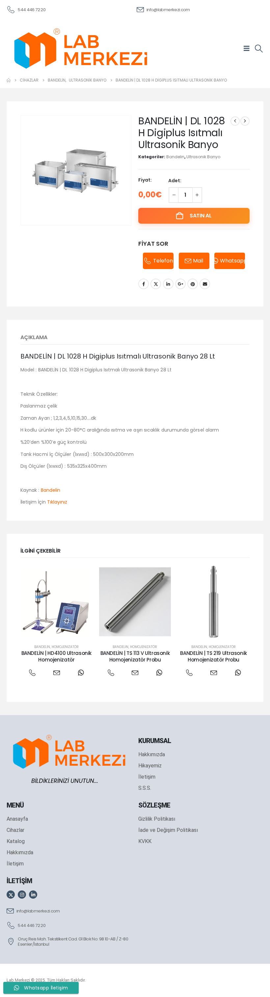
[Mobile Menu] (249, 48)
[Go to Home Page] (9, 80)
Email (205, 284)
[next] (245, 121)
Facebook (143, 284)
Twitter (155, 284)
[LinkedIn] (33, 894)
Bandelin (175, 157)
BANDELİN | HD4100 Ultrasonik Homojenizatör (56, 656)
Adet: (174, 180)
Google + (180, 284)
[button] (258, 49)
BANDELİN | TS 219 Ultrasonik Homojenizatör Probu (213, 656)
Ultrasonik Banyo (203, 157)
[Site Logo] (81, 48)
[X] (11, 894)
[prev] (235, 121)
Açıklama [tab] (33, 337)
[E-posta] (56, 672)
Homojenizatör (65, 646)
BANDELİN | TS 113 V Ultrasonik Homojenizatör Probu (135, 656)
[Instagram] (22, 894)
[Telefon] (32, 672)
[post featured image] (56, 602)
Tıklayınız (57, 502)
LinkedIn (168, 284)
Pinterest (192, 284)
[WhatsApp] (81, 672)
